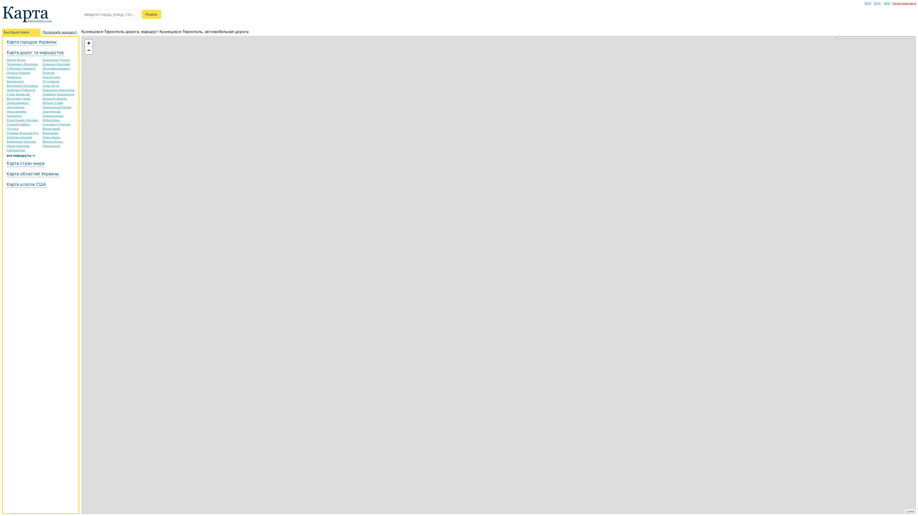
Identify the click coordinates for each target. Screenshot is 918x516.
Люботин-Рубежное (21, 90)
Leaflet (910, 511)
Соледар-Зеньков (19, 137)
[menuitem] (867, 3)
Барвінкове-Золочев (21, 141)
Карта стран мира (25, 163)
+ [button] (88, 43)
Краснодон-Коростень (59, 90)
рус (877, 2)
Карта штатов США (26, 184)
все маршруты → (21, 155)
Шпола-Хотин (16, 60)
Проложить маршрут (60, 32)
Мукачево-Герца (19, 98)
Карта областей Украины (33, 173)
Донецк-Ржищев (18, 73)
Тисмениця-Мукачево (22, 64)
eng (867, 2)
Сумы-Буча (51, 85)
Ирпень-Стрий (53, 103)
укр (887, 2)
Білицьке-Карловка (56, 64)
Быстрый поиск (16, 32)
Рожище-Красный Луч (22, 133)
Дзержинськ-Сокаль (57, 107)
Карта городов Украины (32, 41)
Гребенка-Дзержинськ (58, 94)
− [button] (88, 50)
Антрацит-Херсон (55, 98)
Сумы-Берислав (18, 94)
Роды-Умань (51, 137)
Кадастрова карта (904, 3)
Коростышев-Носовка (22, 120)
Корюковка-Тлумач (56, 60)
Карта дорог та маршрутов (35, 52)
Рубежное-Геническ (21, 68)
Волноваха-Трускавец (22, 85)
